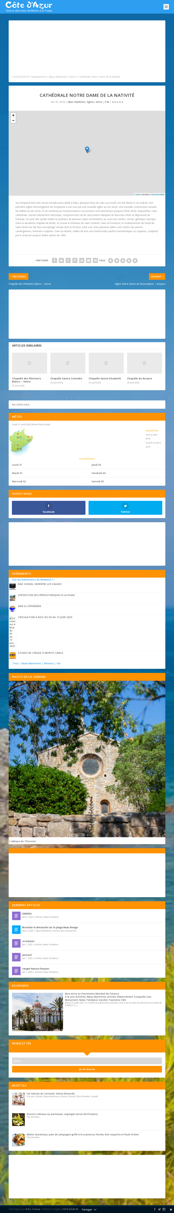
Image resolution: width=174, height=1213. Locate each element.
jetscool (27, 954)
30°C (19, 437)
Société (103, 999)
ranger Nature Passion (35, 968)
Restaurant (71, 930)
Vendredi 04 (99, 473)
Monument (71, 999)
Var (59, 663)
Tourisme (114, 999)
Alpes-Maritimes (76, 101)
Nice (62, 930)
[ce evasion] (16, 943)
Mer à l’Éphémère (29, 606)
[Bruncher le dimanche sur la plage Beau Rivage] (16, 929)
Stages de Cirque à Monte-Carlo (40, 652)
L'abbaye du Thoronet (23, 841)
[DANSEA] (16, 916)
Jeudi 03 (96, 464)
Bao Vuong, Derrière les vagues (40, 584)
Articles (38, 917)
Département (125, 996)
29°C (19, 448)
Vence (99, 101)
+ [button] (13, 115)
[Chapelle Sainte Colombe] (67, 363)
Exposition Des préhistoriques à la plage (46, 595)
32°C (29, 440)
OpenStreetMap (157, 194)
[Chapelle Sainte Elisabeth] (106, 363)
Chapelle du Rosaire (139, 378)
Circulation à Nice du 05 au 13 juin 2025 (45, 617)
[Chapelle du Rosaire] (144, 363)
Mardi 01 (17, 473)
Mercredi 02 (19, 481)
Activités (80, 996)
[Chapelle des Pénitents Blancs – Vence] (29, 363)
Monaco (49, 663)
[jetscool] (16, 957)
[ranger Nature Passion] (16, 971)
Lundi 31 (17, 464)
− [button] (13, 120)
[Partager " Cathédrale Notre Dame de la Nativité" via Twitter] (61, 260)
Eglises (90, 101)
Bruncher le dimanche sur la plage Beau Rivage (50, 927)
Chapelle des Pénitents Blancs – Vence (26, 380)
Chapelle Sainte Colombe (66, 378)
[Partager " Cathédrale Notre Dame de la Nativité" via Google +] (68, 260)
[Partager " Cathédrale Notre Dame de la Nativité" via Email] (88, 260)
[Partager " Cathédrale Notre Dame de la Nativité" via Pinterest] (75, 260)
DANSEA (27, 913)
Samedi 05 (98, 481)
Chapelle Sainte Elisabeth (105, 378)
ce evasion (28, 941)
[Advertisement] (87, 49)
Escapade (139, 996)
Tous (15, 663)
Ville (123, 999)
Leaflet (137, 194)
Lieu (148, 996)
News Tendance (51, 917)
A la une (69, 996)
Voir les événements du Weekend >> (33, 579)
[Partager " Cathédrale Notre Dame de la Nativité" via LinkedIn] (81, 260)
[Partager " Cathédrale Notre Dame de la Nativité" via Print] (95, 260)
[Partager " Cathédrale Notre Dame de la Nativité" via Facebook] (54, 260)
